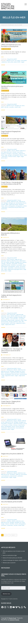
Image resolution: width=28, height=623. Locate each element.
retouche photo (23, 374)
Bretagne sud (18, 105)
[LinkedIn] (11, 607)
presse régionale (20, 426)
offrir (23, 321)
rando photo (5, 156)
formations (9, 153)
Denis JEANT (24, 60)
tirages (14, 477)
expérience (4, 62)
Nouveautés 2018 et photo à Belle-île (10, 234)
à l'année (11, 259)
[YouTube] (13, 607)
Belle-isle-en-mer (8, 152)
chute (23, 522)
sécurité (16, 525)
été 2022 (7, 107)
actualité (9, 150)
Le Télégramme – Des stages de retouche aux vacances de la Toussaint (11, 350)
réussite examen (5, 323)
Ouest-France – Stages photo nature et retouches (11, 402)
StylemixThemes (14, 620)
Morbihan (21, 204)
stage (5, 269)
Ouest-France (21, 425)
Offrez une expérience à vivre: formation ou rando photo (11, 45)
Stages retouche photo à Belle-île (12, 454)
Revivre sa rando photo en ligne (10, 555)
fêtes (22, 320)
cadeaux (24, 262)
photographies (19, 206)
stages (22, 62)
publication (20, 476)
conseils (14, 152)
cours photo (20, 152)
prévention (4, 525)
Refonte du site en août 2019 (9, 562)
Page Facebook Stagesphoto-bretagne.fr (11, 132)
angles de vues (18, 259)
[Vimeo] (16, 607)
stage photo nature (20, 323)
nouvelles (11, 107)
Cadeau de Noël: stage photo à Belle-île (11, 296)
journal (25, 423)
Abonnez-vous (6, 593)
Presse (19, 200)
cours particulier (14, 318)
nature (3, 206)
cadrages (3, 263)
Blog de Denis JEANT (12, 59)
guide (7, 204)
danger (3, 524)
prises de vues (15, 374)
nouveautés (19, 265)
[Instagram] (5, 607)
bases (8, 316)
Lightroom (18, 474)
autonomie (4, 316)
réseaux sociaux (12, 156)
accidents (9, 521)
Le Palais (10, 425)
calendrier (8, 263)
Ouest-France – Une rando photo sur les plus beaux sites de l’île (12, 183)
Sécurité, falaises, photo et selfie (11, 502)
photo (12, 62)
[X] (8, 607)
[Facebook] (2, 607)
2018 (8, 259)
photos (21, 155)
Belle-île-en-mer (10, 60)
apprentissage (19, 314)
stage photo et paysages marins (15, 269)
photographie (16, 155)
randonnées (4, 208)
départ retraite (11, 320)
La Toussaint (5, 425)
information (15, 153)
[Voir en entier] (14, 35)
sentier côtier (18, 107)
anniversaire (12, 314)
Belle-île (18, 150)
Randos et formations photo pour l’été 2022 (12, 87)
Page (6, 155)
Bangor (15, 420)
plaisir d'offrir (17, 62)
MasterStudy (12, 618)
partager (10, 155)
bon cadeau (18, 60)
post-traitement (5, 476)
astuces (13, 150)
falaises (7, 524)
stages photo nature (10, 324)
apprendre (4, 260)
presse (13, 426)
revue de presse (20, 428)
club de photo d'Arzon (21, 203)
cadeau (3, 318)
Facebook (3, 153)
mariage (11, 321)
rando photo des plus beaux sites (16, 207)
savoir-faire (13, 323)
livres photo (24, 474)
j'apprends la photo (14, 204)
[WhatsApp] (22, 607)
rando (25, 155)
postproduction (13, 476)
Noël (9, 62)
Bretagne (6, 203)
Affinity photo (10, 370)
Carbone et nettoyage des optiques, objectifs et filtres (15, 560)
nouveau (15, 425)
